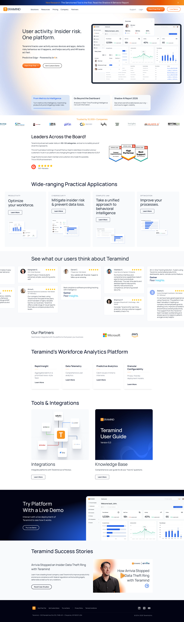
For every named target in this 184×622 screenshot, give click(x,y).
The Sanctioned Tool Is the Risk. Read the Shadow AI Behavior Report (87, 2)
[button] (123, 576)
